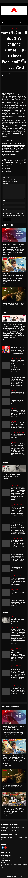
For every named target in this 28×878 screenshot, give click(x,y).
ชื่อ (4, 200)
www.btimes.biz (8, 156)
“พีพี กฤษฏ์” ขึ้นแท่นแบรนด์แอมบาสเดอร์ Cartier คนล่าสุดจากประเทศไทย (13, 477)
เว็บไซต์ (5, 209)
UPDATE (16, 28)
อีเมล (4, 204)
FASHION (12, 358)
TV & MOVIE (12, 28)
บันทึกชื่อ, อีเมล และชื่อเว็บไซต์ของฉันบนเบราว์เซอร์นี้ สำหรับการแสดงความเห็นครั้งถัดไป (13, 215)
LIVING (4, 316)
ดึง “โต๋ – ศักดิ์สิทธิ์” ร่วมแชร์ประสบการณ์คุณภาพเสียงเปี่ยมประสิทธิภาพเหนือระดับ (8, 166)
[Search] (18, 22)
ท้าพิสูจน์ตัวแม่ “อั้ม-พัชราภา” (20, 161)
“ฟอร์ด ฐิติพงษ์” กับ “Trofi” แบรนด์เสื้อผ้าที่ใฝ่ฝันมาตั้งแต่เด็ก (17, 569)
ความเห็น (5, 183)
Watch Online (23, 22)
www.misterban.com (19, 156)
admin (4, 73)
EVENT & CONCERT (14, 432)
